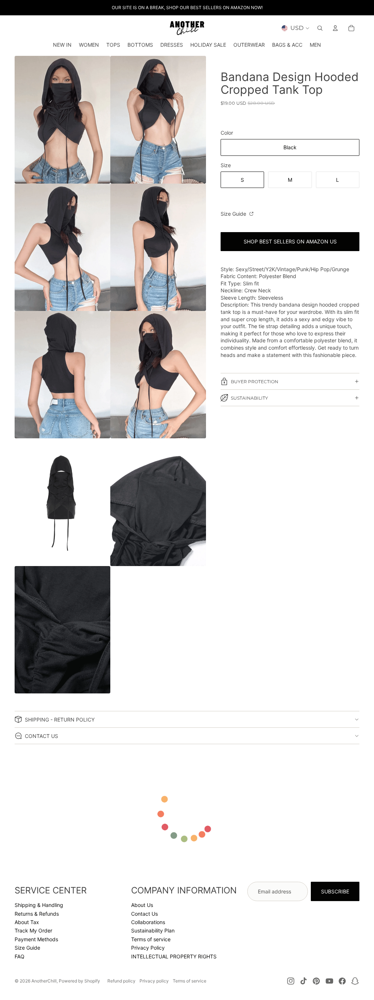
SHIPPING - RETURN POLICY (60, 719)
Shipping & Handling (39, 905)
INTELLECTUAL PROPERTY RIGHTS (174, 956)
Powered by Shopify (79, 981)
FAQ (19, 956)
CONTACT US (41, 736)
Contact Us (144, 914)
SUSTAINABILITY (249, 398)
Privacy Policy (148, 948)
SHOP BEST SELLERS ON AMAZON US (290, 241)
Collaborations (148, 922)
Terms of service (151, 939)
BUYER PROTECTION (254, 381)
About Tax (27, 922)
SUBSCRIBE (335, 891)
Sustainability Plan (153, 930)
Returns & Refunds (37, 914)
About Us (142, 905)
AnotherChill (44, 981)
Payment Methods (36, 939)
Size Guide (234, 214)
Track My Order (33, 930)
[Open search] (320, 28)
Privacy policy (154, 981)
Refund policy (121, 981)
